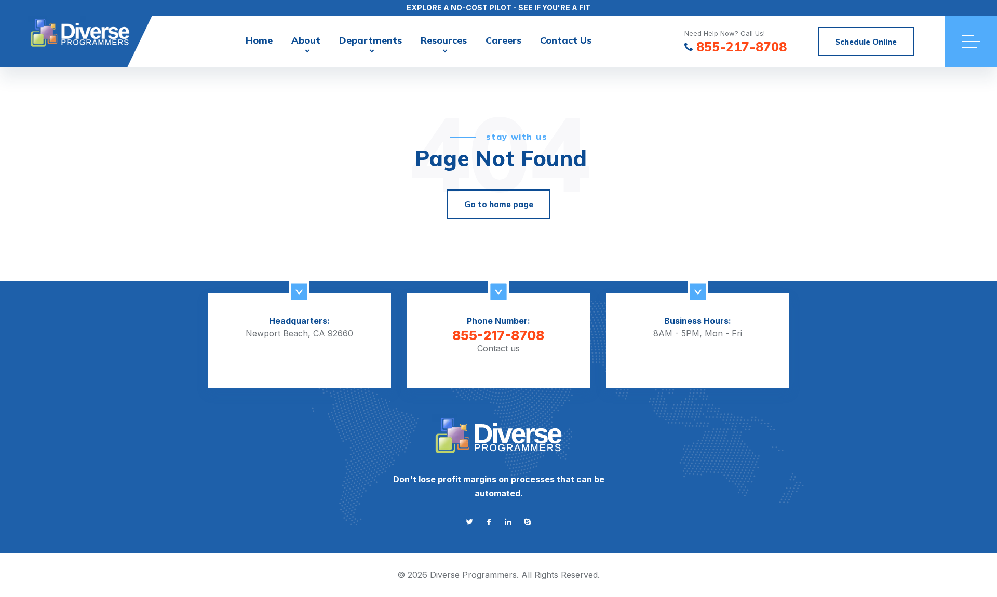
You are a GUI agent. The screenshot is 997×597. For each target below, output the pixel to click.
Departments (370, 40)
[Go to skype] (527, 522)
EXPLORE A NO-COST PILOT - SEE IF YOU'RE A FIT (498, 7)
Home (259, 40)
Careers (503, 40)
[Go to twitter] (469, 522)
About (305, 40)
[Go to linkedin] (508, 522)
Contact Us (565, 40)
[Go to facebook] (488, 522)
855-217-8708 (741, 47)
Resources (444, 40)
